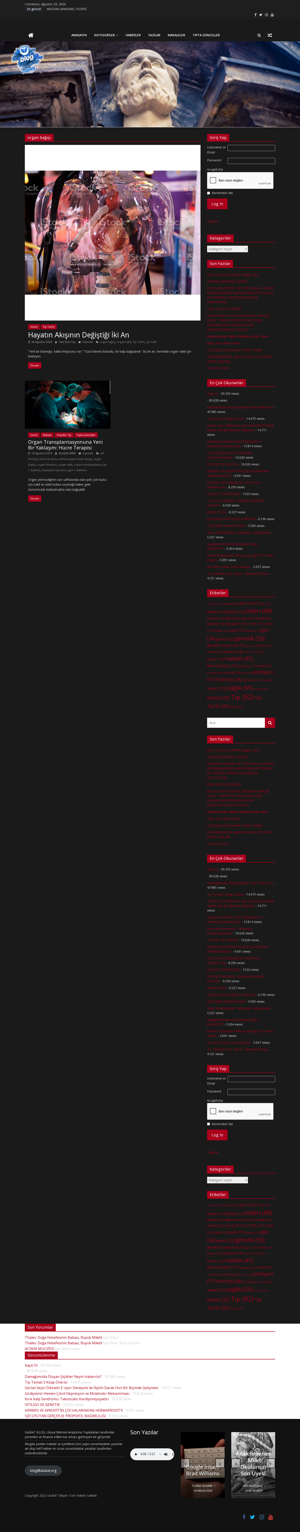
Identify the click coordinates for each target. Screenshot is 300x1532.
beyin (237, 611)
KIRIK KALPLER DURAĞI (224, 309)
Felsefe (252, 631)
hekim (249, 652)
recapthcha (215, 169)
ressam (267, 680)
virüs (237, 707)
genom (251, 645)
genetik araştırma (225, 645)
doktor (222, 631)
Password (214, 160)
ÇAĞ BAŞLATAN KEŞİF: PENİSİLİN (231, 519)
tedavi (218, 697)
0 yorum (87, 342)
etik (237, 630)
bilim (259, 611)
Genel (34, 327)
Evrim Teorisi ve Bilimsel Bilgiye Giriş (233, 274)
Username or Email (216, 149)
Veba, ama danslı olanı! (223, 343)
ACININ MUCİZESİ (39, 1348)
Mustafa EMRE (67, 453)
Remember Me (222, 193)
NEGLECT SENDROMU (223, 494)
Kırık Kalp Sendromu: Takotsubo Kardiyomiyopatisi (66, 1399)
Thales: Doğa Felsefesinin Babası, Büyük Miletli (63, 1337)
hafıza (265, 646)
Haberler (133, 35)
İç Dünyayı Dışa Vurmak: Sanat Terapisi (234, 350)
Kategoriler (104, 35)
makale (239, 658)
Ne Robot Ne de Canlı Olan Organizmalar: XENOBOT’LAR (209, 1463)
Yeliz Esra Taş (67, 342)
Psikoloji (229, 679)
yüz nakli (151, 342)
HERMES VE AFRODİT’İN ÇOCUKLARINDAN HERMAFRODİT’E (74, 1410)
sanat (217, 688)
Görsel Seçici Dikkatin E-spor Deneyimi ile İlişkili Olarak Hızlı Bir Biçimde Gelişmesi (91, 1387)
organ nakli (124, 342)
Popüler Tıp (64, 435)
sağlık (240, 687)
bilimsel (216, 618)
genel (225, 639)
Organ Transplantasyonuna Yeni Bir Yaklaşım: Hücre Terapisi (65, 444)
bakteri (217, 611)
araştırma (248, 603)
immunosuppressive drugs (75, 459)
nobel (264, 666)
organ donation (47, 465)
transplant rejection (54, 470)
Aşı (265, 604)
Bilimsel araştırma (242, 618)
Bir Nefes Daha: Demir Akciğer (229, 567)
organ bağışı (107, 342)
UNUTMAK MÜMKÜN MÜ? (226, 526)
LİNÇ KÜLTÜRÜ (218, 368)
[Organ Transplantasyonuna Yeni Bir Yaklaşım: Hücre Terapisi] (67, 383)
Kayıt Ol (212, 393)
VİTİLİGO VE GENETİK (222, 464)
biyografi (235, 623)
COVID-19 (257, 624)
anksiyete (228, 603)
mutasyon (247, 666)
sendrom (260, 688)
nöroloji (232, 672)
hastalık (232, 651)
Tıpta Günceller (206, 35)
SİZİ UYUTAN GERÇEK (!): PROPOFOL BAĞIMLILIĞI (65, 1415)
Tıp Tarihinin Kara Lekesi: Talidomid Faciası (237, 573)
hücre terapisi (48, 459)
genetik (250, 638)
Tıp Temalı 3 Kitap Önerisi (225, 418)
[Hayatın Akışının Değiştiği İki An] (113, 147)
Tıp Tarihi (48, 327)
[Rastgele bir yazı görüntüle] (269, 35)
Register (213, 221)
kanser (215, 659)
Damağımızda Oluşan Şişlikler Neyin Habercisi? (240, 407)
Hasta (213, 652)
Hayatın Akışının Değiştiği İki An (78, 334)
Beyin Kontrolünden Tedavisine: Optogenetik (238, 532)
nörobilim (214, 672)
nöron (247, 672)
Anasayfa (79, 35)
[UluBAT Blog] (31, 35)
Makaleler (176, 35)
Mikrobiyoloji (222, 665)
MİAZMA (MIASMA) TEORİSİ (67, 9)
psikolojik (251, 680)
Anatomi (213, 603)
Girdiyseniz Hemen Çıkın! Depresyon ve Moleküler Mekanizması (77, 1393)
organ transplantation (87, 465)
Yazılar (154, 35)
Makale (47, 435)
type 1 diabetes (77, 470)
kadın (260, 652)
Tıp (242, 697)
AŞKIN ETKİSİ (216, 512)
